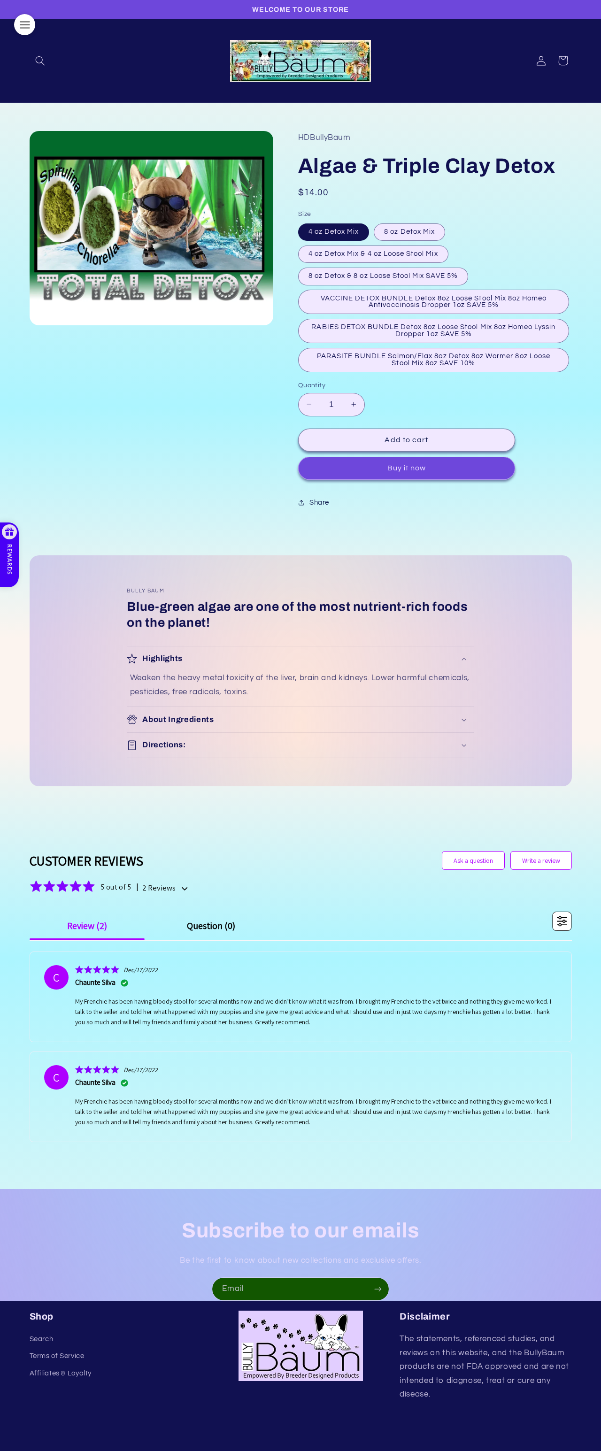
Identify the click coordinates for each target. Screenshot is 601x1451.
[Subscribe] (378, 1288)
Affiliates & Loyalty (61, 1373)
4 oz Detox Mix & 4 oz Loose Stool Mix (373, 253)
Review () (87, 926)
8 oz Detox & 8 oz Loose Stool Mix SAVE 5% (383, 275)
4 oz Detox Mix (333, 231)
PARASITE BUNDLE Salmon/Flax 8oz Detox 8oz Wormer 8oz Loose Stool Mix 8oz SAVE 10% (433, 359)
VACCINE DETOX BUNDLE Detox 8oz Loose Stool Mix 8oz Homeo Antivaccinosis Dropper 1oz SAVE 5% (434, 301)
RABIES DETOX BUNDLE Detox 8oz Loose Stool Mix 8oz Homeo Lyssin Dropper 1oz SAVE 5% (433, 330)
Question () (211, 926)
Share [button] (319, 502)
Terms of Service (57, 1355)
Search (42, 1339)
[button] (40, 60)
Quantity (311, 385)
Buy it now (406, 468)
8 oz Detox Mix (409, 231)
